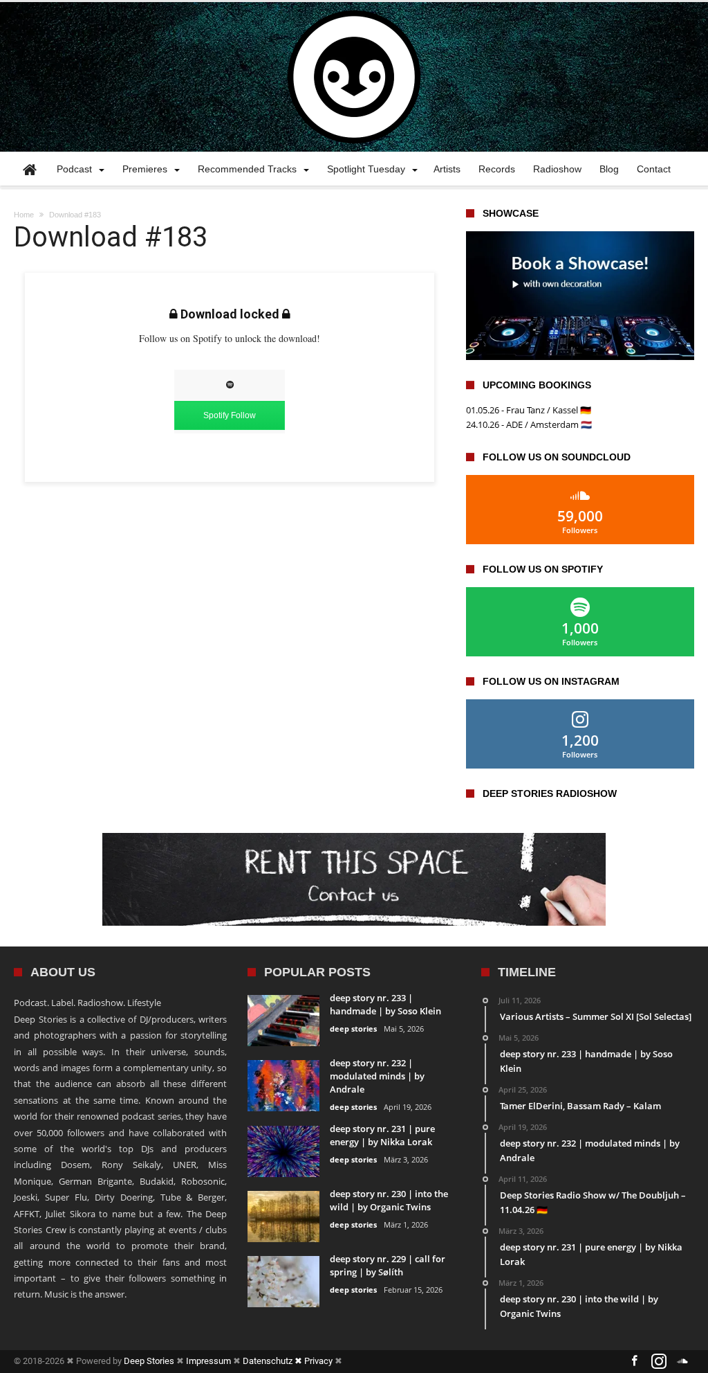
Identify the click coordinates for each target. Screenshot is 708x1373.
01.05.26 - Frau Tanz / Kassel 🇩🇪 (528, 410)
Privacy (318, 1361)
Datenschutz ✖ (273, 1361)
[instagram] (659, 1361)
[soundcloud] (683, 1361)
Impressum (208, 1361)
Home (24, 214)
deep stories (353, 1028)
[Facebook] (635, 1361)
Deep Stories (149, 1361)
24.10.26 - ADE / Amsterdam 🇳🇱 (529, 424)
